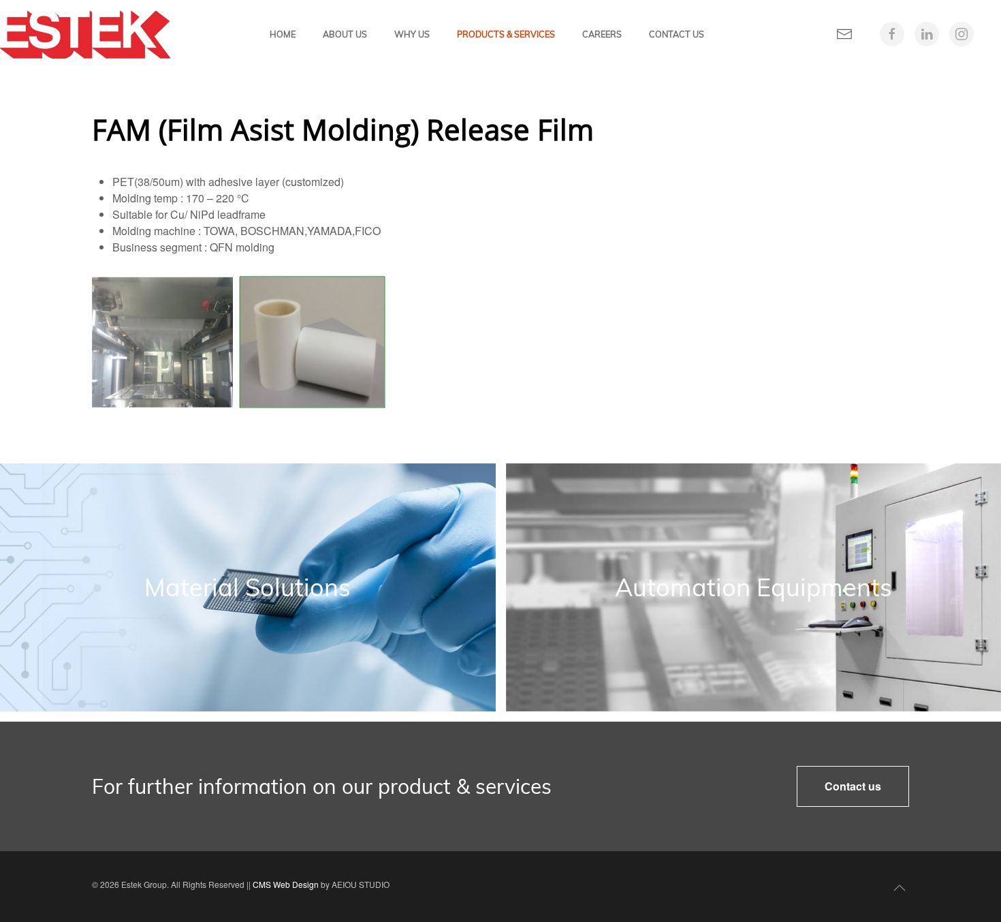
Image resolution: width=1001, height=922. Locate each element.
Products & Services (506, 34)
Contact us (853, 786)
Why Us (412, 34)
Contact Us (676, 34)
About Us (345, 34)
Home (283, 34)
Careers (602, 34)
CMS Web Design (286, 884)
